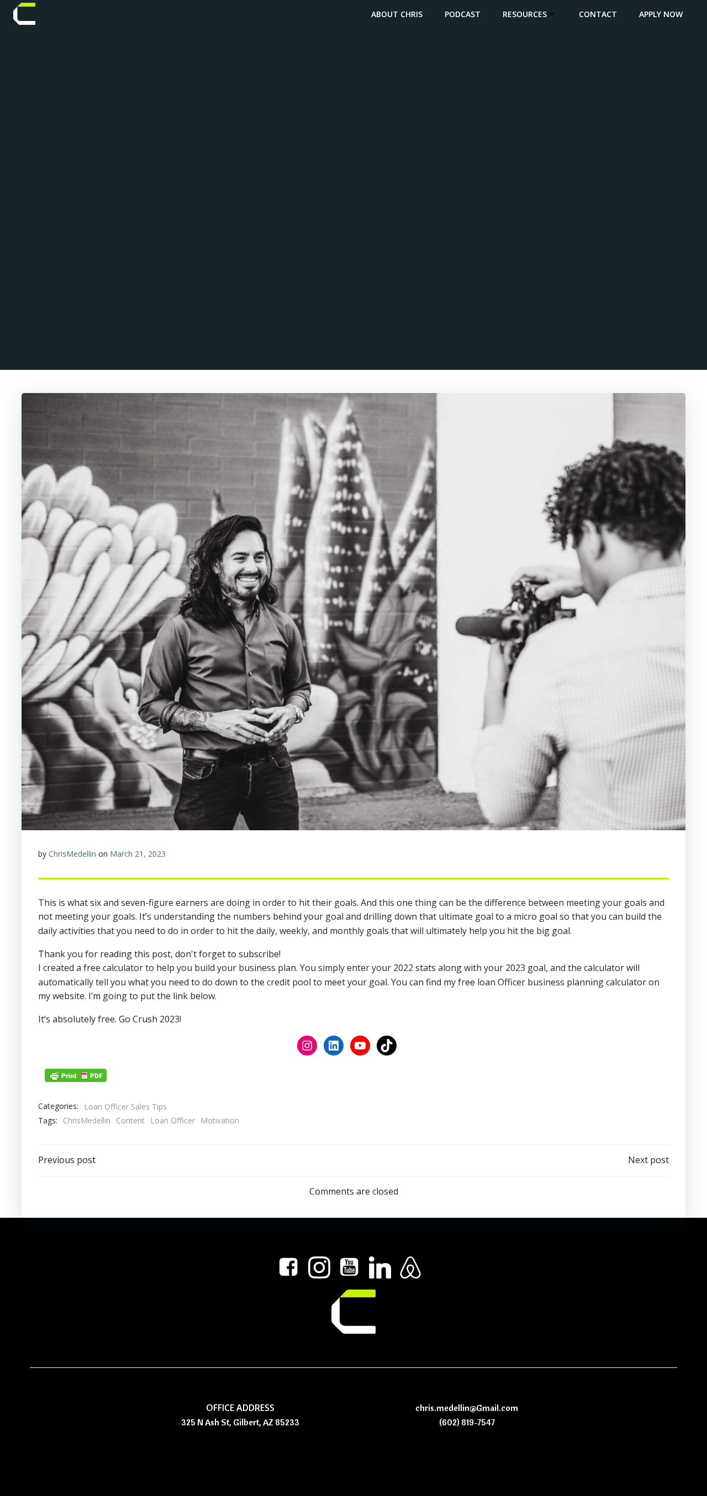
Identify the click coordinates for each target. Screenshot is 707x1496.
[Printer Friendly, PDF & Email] (76, 1075)
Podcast (463, 14)
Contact (598, 14)
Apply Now (661, 14)
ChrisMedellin (72, 853)
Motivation (220, 1120)
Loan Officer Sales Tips (125, 1106)
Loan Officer (172, 1120)
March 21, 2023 (138, 853)
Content (130, 1120)
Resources (525, 14)
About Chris (397, 14)
